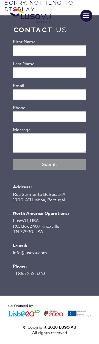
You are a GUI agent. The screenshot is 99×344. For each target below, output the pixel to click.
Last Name (24, 63)
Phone (19, 107)
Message (22, 129)
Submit (49, 164)
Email (18, 85)
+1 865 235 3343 (29, 273)
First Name (24, 41)
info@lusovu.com (30, 252)
